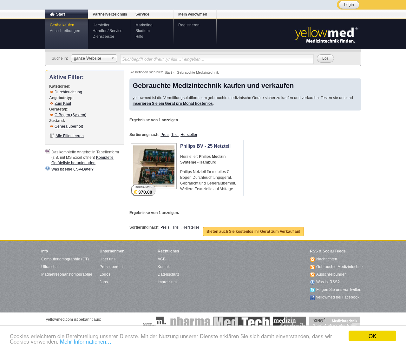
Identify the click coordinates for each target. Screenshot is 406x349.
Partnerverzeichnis (110, 14)
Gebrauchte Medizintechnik (339, 267)
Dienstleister (103, 36)
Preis (164, 134)
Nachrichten (326, 259)
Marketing (144, 25)
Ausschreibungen (65, 31)
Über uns (107, 259)
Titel (175, 134)
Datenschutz (168, 274)
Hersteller (101, 25)
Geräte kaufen (62, 25)
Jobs (104, 282)
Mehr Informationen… (85, 341)
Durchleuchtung (68, 92)
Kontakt (164, 267)
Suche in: (60, 58)
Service (142, 14)
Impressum (167, 282)
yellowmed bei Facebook (337, 297)
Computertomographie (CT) (65, 259)
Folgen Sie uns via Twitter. (338, 289)
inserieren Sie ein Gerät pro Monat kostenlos (173, 103)
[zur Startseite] (326, 34)
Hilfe (139, 36)
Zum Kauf (63, 103)
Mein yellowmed (192, 14)
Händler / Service (107, 31)
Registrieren (189, 25)
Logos (105, 274)
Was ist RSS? (328, 282)
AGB (162, 259)
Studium (142, 31)
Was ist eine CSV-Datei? (72, 169)
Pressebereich (112, 267)
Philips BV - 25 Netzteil (205, 146)
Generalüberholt (69, 126)
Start (60, 14)
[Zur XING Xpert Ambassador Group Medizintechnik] (334, 323)
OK (372, 336)
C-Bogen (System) (70, 115)
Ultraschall (50, 267)
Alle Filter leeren (70, 136)
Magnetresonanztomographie (66, 274)
